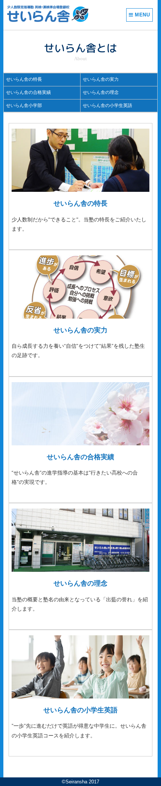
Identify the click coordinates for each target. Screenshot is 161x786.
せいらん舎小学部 (24, 105)
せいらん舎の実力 (101, 79)
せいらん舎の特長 (24, 79)
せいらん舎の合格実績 (28, 92)
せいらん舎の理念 (101, 92)
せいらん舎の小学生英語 (107, 105)
